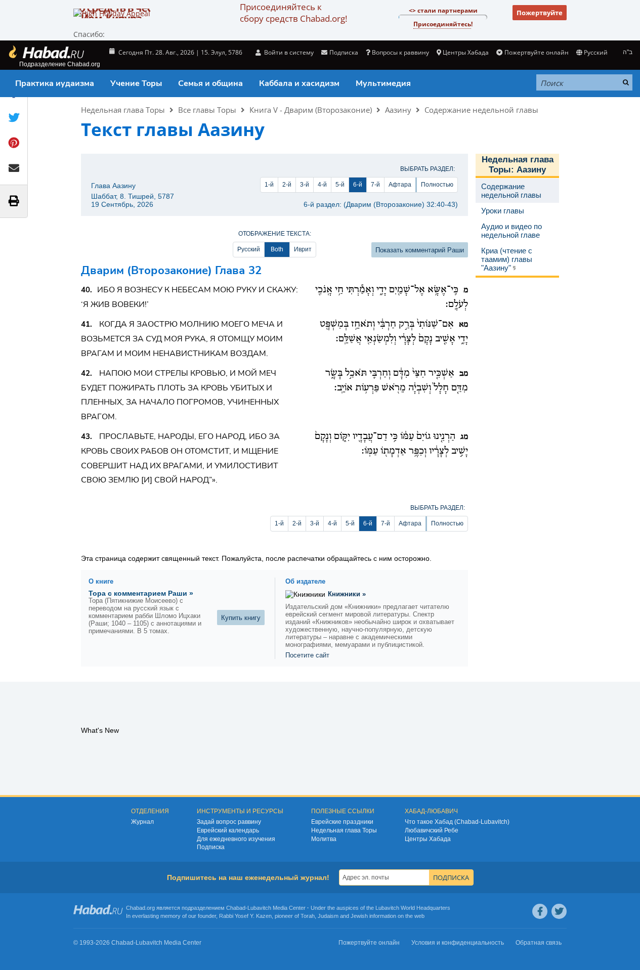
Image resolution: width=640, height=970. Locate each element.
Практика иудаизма (54, 83)
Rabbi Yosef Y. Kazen (245, 916)
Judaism (328, 916)
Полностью (437, 184)
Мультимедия (383, 83)
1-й (269, 184)
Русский (248, 249)
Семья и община (210, 83)
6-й (357, 184)
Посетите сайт (307, 655)
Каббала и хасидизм (299, 83)
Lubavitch (259, 908)
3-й (304, 184)
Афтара (400, 184)
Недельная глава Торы (123, 110)
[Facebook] (539, 911)
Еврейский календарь (228, 830)
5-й (340, 184)
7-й (375, 184)
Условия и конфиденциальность (457, 942)
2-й (286, 184)
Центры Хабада (428, 839)
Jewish (359, 916)
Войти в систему (288, 52)
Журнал (142, 821)
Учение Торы (136, 83)
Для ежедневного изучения (236, 839)
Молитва (323, 839)
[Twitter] (559, 911)
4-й (322, 184)
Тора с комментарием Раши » (141, 593)
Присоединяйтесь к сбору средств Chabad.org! (293, 12)
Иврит (303, 249)
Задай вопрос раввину (229, 821)
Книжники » (347, 594)
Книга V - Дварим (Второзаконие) (310, 110)
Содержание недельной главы (481, 110)
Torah (308, 916)
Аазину (398, 110)
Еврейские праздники (342, 821)
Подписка (211, 847)
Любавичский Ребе (431, 830)
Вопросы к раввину (400, 52)
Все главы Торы (207, 110)
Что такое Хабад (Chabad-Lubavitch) (457, 821)
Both (277, 249)
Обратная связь (539, 942)
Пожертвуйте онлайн (536, 52)
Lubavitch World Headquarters (412, 908)
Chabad (235, 908)
